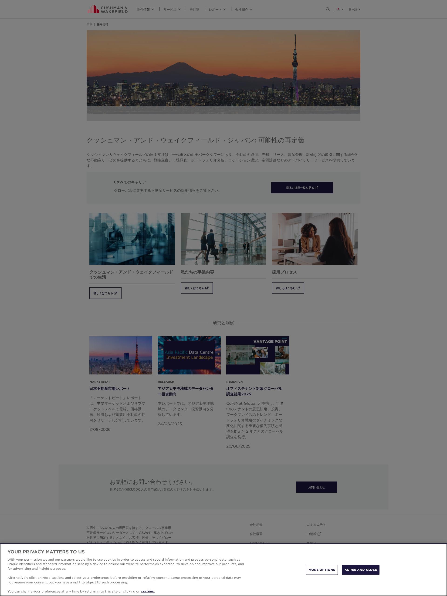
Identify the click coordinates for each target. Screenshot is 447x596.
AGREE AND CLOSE (361, 570)
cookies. (148, 591)
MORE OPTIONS (321, 570)
